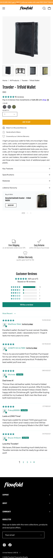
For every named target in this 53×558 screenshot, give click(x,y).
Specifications (8, 175)
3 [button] (27, 462)
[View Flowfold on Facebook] (10, 545)
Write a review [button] (26, 304)
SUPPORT (5, 495)
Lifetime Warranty (9, 188)
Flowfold (11, 557)
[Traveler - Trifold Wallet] (8, 70)
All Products (14, 80)
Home (4, 80)
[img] (8, 320)
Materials (6, 181)
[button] (44, 8)
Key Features (7, 169)
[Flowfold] (26, 8)
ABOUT (4, 503)
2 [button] (23, 462)
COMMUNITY (6, 512)
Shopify (25, 557)
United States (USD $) (10, 552)
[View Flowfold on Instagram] (4, 545)
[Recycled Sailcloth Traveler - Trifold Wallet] (42, 201)
